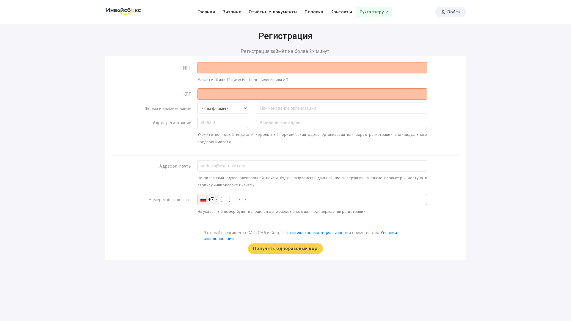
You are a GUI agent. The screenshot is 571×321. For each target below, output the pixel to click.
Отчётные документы (273, 12)
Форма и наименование (168, 108)
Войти (453, 12)
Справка (314, 12)
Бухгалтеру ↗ (374, 12)
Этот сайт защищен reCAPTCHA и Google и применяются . (300, 235)
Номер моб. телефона (170, 199)
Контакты (341, 12)
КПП (187, 94)
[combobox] (208, 199)
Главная (206, 12)
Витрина (231, 12)
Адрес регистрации (172, 122)
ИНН (187, 68)
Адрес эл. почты (175, 166)
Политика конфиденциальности (316, 232)
